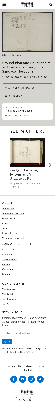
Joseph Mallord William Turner (31, 76)
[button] (50, 5)
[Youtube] (22, 379)
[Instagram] (31, 379)
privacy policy (40, 348)
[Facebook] (13, 379)
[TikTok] (40, 379)
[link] (11, 55)
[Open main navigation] (10, 4)
